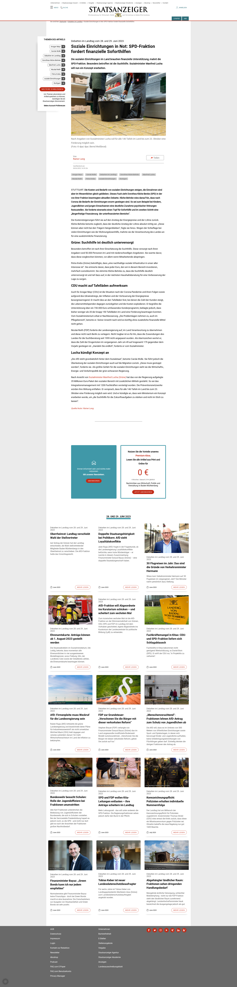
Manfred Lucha (55, 65)
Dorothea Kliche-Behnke (51, 60)
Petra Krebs (56, 74)
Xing (172, 930)
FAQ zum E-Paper (57, 966)
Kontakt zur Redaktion (59, 948)
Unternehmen (55, 3)
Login (52, 943)
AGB (52, 929)
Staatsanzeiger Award (70, 3)
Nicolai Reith (56, 70)
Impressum (55, 938)
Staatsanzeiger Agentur (105, 3)
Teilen (156, 157)
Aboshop (147, 3)
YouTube (166, 930)
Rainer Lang (79, 159)
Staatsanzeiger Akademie (124, 3)
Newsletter (156, 3)
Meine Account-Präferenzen (54, 106)
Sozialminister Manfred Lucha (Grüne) (107, 377)
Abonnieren (93, 481)
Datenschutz (55, 934)
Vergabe (91, 3)
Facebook (148, 930)
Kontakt (165, 3)
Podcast (53, 962)
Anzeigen (138, 3)
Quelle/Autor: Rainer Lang (82, 408)
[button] (5, 981)
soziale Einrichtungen (52, 79)
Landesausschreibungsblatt (110, 966)
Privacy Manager (57, 976)
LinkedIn (178, 930)
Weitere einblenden (52, 89)
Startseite (62, 22)
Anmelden (183, 8)
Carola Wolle (56, 51)
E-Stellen (83, 3)
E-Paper (176, 18)
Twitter (154, 930)
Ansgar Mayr (56, 47)
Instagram (160, 930)
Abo (185, 18)
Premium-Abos (143, 455)
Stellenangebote (105, 943)
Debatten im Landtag (75, 22)
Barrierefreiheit (104, 934)
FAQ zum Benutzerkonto (60, 971)
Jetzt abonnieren (143, 492)
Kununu (184, 930)
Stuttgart (57, 83)
